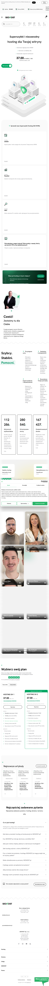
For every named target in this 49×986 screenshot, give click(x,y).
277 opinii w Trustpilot (28, 479)
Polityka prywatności (21, 979)
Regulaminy (29, 979)
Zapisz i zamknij (44, 3)
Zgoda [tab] (8, 485)
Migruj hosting (40, 276)
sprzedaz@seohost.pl (7, 925)
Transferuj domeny (41, 279)
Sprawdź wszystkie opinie (24, 651)
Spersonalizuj (24, 503)
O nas (5, 451)
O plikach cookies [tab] (40, 485)
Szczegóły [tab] (24, 485)
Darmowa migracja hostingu (11, 721)
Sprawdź (6, 161)
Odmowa (9, 503)
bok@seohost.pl (6, 915)
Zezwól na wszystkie (40, 503)
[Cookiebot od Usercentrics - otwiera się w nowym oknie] (42, 481)
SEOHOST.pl (28, 982)
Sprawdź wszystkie (41, 766)
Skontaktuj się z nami (40, 884)
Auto (34, 2)
